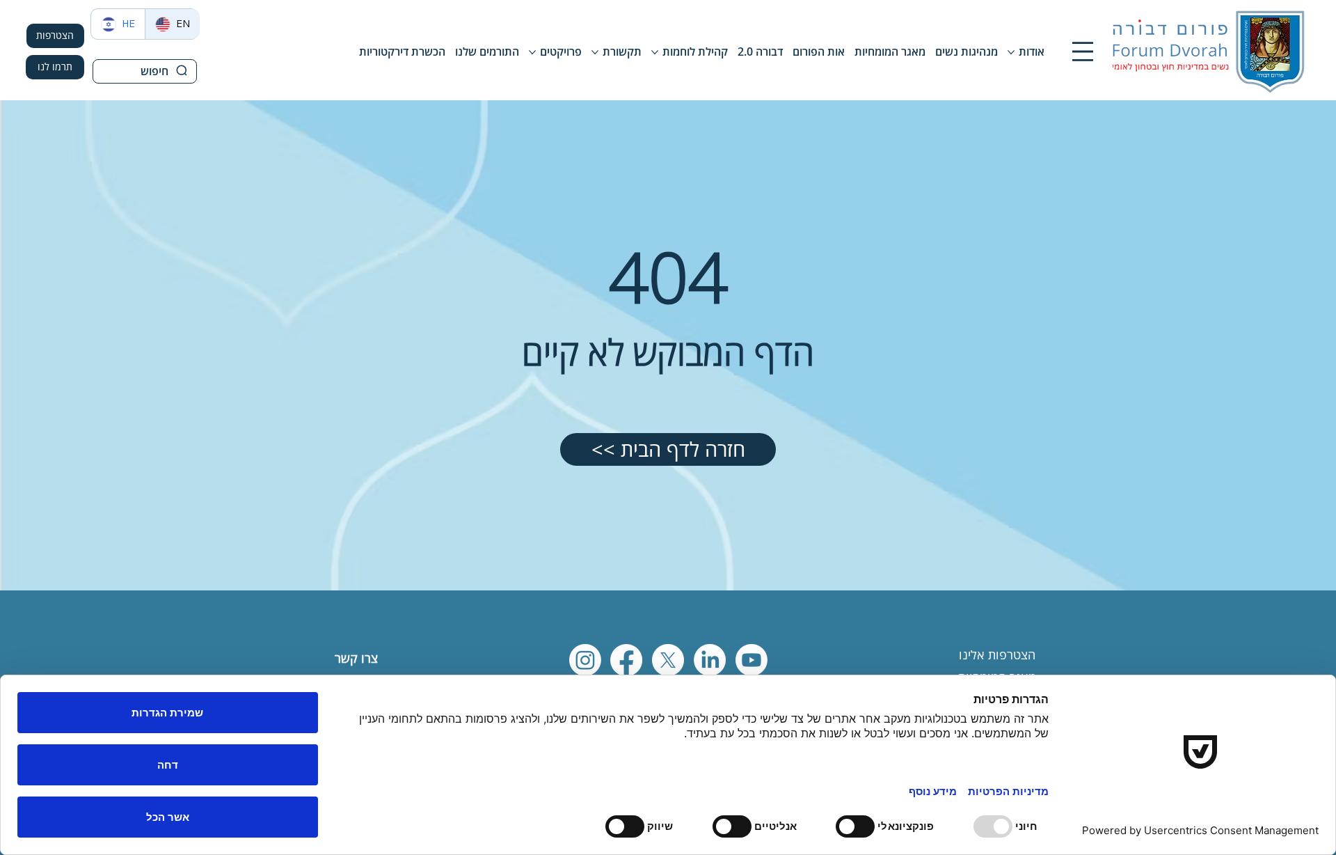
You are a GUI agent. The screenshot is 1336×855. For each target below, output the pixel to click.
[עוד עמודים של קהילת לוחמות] (654, 52)
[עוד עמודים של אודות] (1011, 52)
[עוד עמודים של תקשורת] (594, 52)
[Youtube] (751, 660)
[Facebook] (626, 660)
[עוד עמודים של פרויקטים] (532, 52)
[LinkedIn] (710, 660)
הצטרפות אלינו (997, 654)
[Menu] (1082, 51)
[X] (668, 660)
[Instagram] (585, 660)
